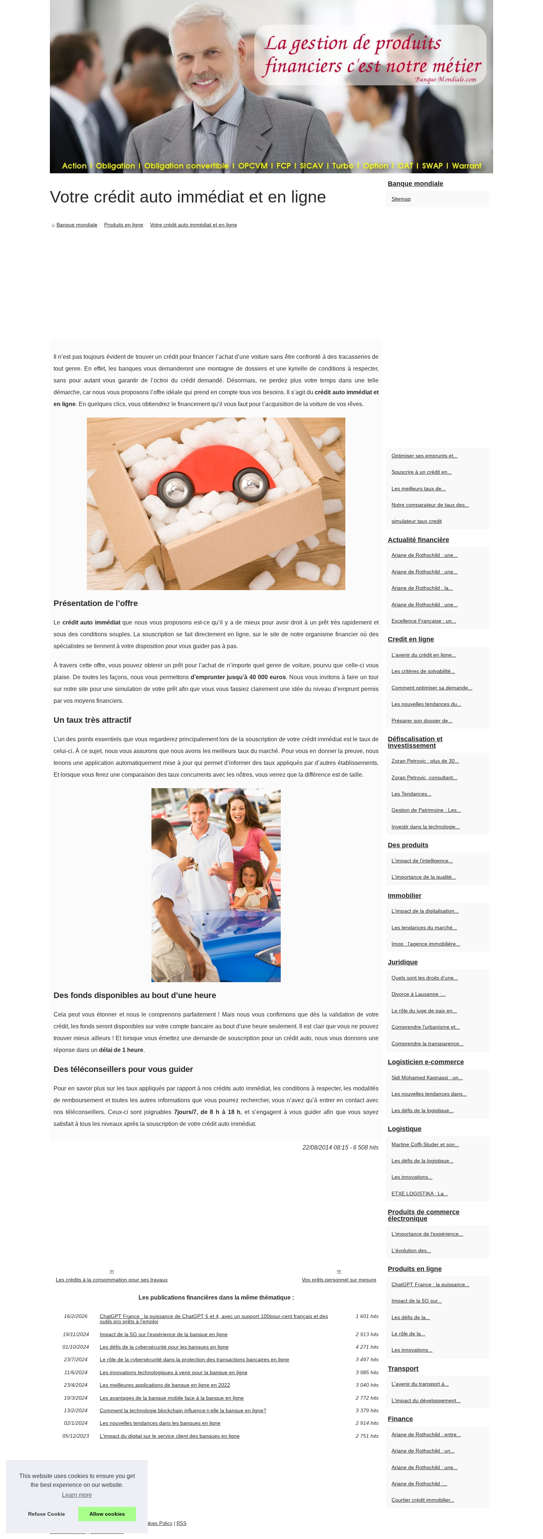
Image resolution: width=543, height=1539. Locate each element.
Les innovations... (412, 1177)
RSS (182, 1523)
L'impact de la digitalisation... (425, 911)
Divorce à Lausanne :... (419, 994)
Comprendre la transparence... (428, 1043)
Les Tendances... (411, 794)
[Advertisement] (216, 284)
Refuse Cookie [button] (46, 1514)
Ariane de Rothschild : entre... (426, 1434)
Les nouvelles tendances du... (426, 704)
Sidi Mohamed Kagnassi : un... (427, 1077)
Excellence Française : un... (424, 621)
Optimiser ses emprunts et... (425, 456)
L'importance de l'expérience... (427, 1234)
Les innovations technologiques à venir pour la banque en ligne (173, 1372)
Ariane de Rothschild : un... (423, 1451)
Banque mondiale (77, 225)
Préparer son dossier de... (422, 720)
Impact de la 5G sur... (417, 1301)
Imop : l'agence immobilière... (426, 944)
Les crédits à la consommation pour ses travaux (112, 1280)
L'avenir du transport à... (420, 1384)
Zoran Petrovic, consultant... (424, 777)
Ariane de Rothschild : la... (422, 588)
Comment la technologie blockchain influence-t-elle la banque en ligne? (183, 1410)
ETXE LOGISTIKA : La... (420, 1193)
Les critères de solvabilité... (423, 671)
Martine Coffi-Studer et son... (425, 1144)
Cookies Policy (156, 1523)
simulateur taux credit (417, 521)
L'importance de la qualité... (424, 877)
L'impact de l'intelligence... (422, 861)
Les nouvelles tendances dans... (429, 1094)
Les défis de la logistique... (423, 1110)
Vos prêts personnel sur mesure (339, 1280)
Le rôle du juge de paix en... (424, 1011)
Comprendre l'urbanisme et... (426, 1027)
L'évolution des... (411, 1250)
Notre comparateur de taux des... (430, 505)
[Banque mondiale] (271, 86)
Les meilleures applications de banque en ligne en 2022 (165, 1385)
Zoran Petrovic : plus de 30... (425, 761)
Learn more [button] (77, 1495)
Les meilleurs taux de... (419, 488)
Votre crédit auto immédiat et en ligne (193, 225)
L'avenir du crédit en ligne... (424, 655)
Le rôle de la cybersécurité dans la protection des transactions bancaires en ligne (194, 1359)
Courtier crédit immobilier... (423, 1500)
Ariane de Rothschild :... (419, 1484)
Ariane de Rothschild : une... (425, 555)
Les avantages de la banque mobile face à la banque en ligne (172, 1397)
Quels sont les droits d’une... (425, 978)
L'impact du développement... (426, 1400)
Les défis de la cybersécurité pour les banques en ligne (164, 1346)
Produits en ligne (123, 225)
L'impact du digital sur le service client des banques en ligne (170, 1435)
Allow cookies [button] (107, 1514)
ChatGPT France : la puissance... (430, 1284)
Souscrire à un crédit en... (422, 472)
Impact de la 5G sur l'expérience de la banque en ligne (164, 1334)
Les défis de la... (411, 1317)
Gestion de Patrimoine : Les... (426, 810)
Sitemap (401, 199)
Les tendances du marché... (424, 927)
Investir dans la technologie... (426, 827)
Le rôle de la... (408, 1334)
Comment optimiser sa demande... (432, 688)
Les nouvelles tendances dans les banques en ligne (160, 1423)
